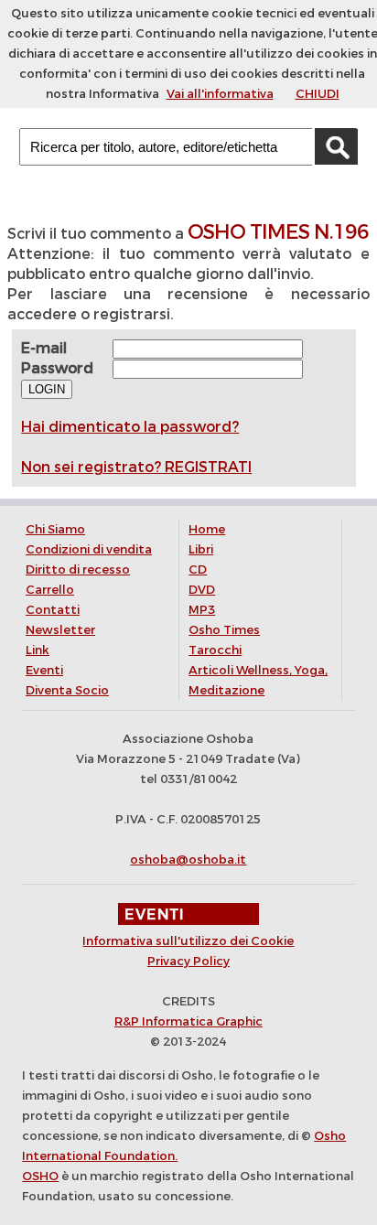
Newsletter (60, 630)
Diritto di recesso (78, 569)
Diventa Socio (67, 690)
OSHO (40, 1176)
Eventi (44, 670)
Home (206, 529)
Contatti (53, 610)
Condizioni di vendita (89, 549)
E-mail (44, 348)
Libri (200, 549)
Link (37, 650)
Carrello (50, 589)
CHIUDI (317, 94)
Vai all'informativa (220, 94)
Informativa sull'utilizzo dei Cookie (188, 941)
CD (197, 569)
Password (57, 368)
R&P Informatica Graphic (188, 1021)
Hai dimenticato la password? (130, 426)
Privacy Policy (188, 961)
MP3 (201, 610)
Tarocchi (215, 650)
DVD (201, 589)
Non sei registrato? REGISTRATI (136, 467)
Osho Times (224, 630)
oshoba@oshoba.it (188, 859)
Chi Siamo (55, 529)
